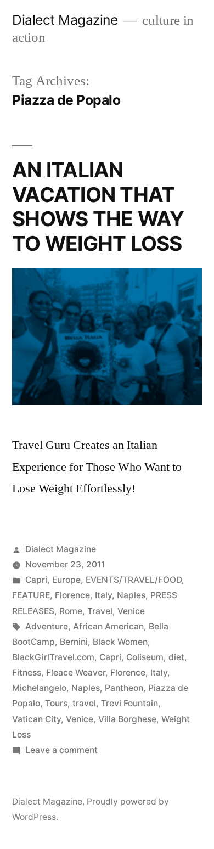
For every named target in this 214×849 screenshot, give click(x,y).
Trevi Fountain (129, 703)
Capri (36, 580)
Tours (56, 703)
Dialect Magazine (64, 20)
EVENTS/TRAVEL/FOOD (134, 580)
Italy (103, 595)
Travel (99, 611)
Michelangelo (39, 688)
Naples (131, 595)
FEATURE (31, 595)
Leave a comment (61, 750)
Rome (70, 611)
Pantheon (124, 688)
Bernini (74, 642)
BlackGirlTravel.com (53, 657)
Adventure (46, 626)
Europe (66, 580)
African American (108, 626)
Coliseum (145, 657)
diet (176, 657)
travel (84, 703)
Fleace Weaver (75, 672)
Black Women (120, 642)
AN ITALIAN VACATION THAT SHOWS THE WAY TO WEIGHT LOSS (98, 207)
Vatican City (36, 719)
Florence (72, 595)
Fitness (26, 672)
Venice (131, 611)
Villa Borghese (127, 719)
